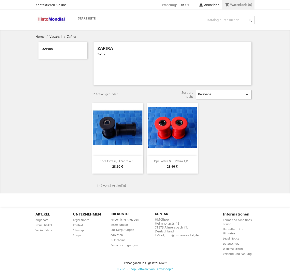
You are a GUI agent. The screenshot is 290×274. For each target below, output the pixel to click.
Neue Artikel (44, 225)
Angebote (42, 220)
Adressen (116, 235)
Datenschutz (231, 243)
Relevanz (223, 94)
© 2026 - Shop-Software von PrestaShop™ (145, 269)
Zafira (47, 49)
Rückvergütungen (122, 230)
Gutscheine (117, 240)
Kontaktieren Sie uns (51, 5)
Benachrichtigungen (124, 245)
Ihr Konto (119, 214)
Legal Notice (81, 220)
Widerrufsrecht (233, 249)
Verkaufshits (44, 230)
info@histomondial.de (182, 235)
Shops (77, 235)
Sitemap (78, 230)
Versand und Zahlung (237, 254)
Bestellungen (119, 225)
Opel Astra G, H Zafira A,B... (117, 161)
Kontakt (78, 225)
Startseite (87, 18)
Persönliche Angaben (124, 219)
